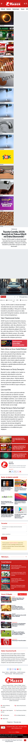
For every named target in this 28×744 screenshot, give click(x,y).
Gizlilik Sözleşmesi (21, 672)
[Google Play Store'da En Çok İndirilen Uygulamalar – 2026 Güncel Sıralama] (21, 509)
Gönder (4, 538)
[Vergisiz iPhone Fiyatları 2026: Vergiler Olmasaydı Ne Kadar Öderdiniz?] (7, 509)
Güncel (3, 9)
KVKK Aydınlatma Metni (18, 673)
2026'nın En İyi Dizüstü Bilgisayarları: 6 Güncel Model (20, 502)
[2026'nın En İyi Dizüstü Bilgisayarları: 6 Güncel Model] (21, 497)
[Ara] (26, 4)
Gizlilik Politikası (13, 672)
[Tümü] (26, 556)
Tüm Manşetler (5, 715)
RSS (4, 727)
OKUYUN (20, 736)
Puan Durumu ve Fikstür (21, 710)
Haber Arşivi (5, 718)
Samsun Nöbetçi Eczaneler (5, 706)
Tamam (25, 736)
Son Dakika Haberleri (20, 715)
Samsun (9, 9)
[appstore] (10, 722)
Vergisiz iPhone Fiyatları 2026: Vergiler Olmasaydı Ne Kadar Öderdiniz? (7, 515)
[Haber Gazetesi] (13, 4)
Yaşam (22, 9)
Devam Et (10, 469)
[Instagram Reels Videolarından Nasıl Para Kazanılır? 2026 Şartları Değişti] (21, 483)
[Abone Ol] (23, 297)
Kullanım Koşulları (8, 673)
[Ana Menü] (1, 4)
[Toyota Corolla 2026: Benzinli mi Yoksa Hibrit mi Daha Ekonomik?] (14, 287)
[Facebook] (12, 472)
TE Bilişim (17, 732)
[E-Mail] (10, 472)
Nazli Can (4, 300)
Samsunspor (15, 9)
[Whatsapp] (20, 669)
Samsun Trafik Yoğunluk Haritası (7, 711)
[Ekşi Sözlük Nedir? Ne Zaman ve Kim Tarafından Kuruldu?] (7, 497)
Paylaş (4, 296)
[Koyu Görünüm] (24, 4)
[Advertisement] (14, 264)
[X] (10, 669)
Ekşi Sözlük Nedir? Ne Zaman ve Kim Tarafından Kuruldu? (7, 502)
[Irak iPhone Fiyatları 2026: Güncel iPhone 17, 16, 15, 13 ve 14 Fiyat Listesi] (7, 483)
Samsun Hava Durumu (21, 705)
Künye (3, 672)
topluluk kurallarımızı (13, 542)
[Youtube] (20, 472)
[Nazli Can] (4, 464)
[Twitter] (15, 472)
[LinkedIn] (15, 669)
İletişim (7, 672)
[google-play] (17, 722)
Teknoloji (14, 229)
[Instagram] (17, 472)
